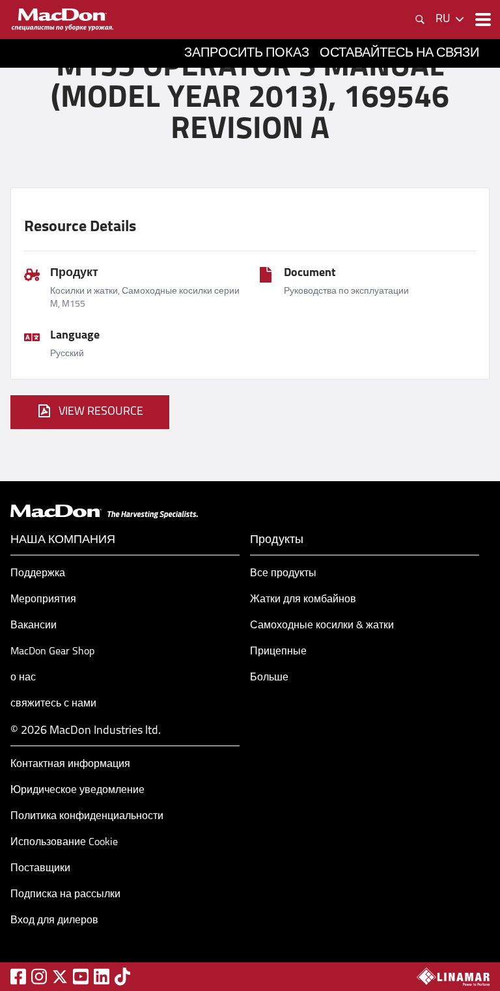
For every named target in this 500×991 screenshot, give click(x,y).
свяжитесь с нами (53, 704)
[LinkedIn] (101, 976)
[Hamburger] (482, 19)
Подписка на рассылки (65, 894)
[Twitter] (60, 976)
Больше (269, 678)
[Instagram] (39, 976)
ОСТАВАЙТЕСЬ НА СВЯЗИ (399, 53)
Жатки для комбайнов (303, 599)
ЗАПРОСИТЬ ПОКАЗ (246, 53)
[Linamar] (453, 977)
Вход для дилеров (54, 920)
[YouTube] (81, 976)
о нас (23, 678)
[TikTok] (122, 976)
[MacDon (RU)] (62, 19)
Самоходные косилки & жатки (322, 626)
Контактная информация (70, 764)
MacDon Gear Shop (52, 652)
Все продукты (283, 573)
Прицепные (278, 652)
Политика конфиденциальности (86, 816)
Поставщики (40, 868)
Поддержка (37, 573)
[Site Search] (420, 19)
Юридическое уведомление (77, 790)
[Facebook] (18, 976)
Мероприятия (43, 599)
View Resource (101, 412)
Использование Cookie (64, 842)
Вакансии (33, 626)
